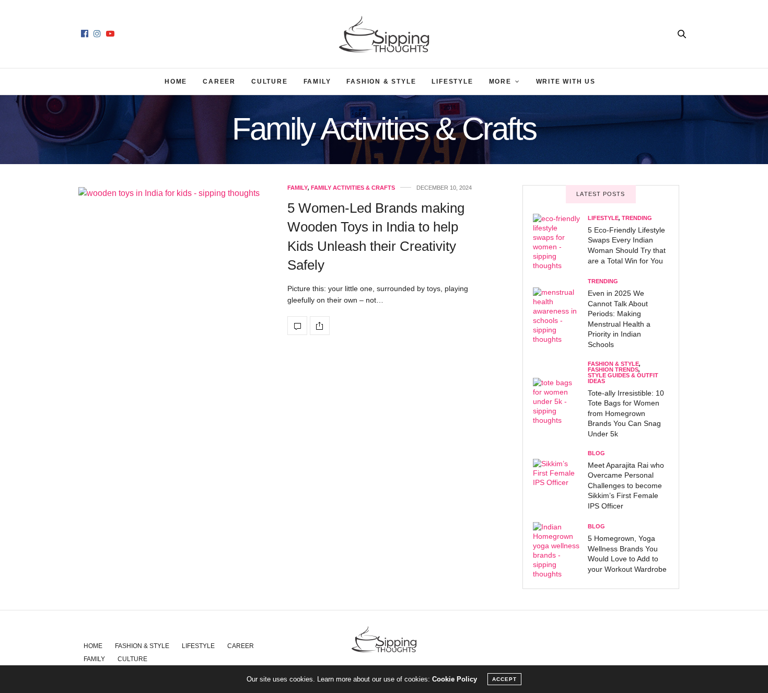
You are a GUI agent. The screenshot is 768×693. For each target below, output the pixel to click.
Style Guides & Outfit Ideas (623, 378)
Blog (596, 453)
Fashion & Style (381, 81)
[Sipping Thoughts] (384, 34)
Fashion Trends (613, 370)
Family (317, 81)
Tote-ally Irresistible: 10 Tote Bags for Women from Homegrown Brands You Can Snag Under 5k (626, 413)
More (500, 81)
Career (219, 81)
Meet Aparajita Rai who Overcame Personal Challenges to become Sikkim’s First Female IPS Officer (626, 485)
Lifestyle (452, 81)
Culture (269, 81)
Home (176, 81)
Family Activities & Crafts (353, 188)
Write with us (566, 81)
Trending (637, 218)
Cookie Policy (454, 679)
